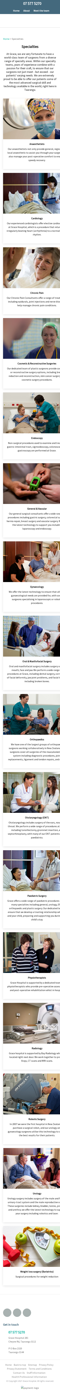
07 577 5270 (16, 1332)
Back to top (20, 1364)
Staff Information (36, 1372)
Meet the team (41, 10)
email (7, 1312)
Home (16, 10)
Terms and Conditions (40, 1368)
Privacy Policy (46, 1364)
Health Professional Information (29, 1376)
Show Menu (5, 20)
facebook (17, 1312)
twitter (27, 1312)
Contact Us (19, 1372)
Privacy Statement (17, 1368)
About (26, 10)
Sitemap (32, 1364)
